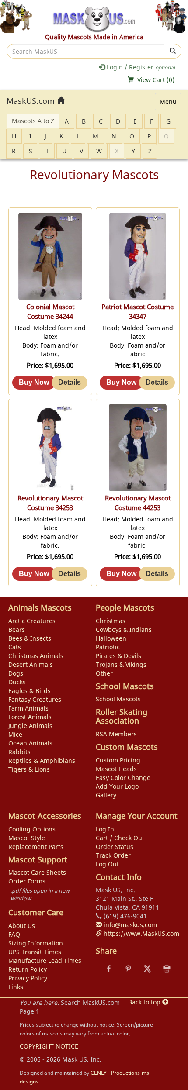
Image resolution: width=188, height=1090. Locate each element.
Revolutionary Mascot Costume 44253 (138, 502)
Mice (15, 734)
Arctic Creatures (32, 621)
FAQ (14, 934)
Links (15, 987)
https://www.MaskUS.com (140, 933)
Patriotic (108, 647)
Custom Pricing (118, 760)
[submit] (172, 51)
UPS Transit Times (34, 952)
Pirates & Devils (118, 656)
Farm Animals (28, 708)
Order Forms (26, 881)
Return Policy (27, 969)
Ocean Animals (30, 743)
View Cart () (155, 80)
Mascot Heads (116, 769)
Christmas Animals (35, 656)
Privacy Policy (27, 978)
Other (104, 673)
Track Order (113, 855)
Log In (105, 829)
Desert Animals (30, 664)
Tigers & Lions (29, 769)
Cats (14, 647)
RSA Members (116, 734)
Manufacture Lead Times (44, 960)
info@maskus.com (129, 925)
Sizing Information (35, 943)
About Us (21, 925)
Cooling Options (32, 829)
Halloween (111, 638)
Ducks (17, 682)
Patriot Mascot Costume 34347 (137, 311)
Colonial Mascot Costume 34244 (50, 311)
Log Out (107, 864)
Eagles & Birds (29, 690)
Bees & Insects (29, 638)
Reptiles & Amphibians (41, 760)
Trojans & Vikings (121, 664)
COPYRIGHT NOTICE (49, 1046)
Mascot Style (26, 838)
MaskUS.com (32, 101)
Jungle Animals (30, 725)
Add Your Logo (117, 786)
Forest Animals (30, 717)
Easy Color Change (123, 777)
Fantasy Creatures (34, 699)
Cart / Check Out (120, 838)
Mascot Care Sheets (37, 872)
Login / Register (140, 67)
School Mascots (118, 699)
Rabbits (19, 752)
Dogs (15, 673)
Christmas (110, 621)
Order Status (114, 846)
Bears (16, 629)
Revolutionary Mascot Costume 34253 (50, 502)
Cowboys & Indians (124, 629)
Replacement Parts (35, 846)
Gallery (106, 795)
